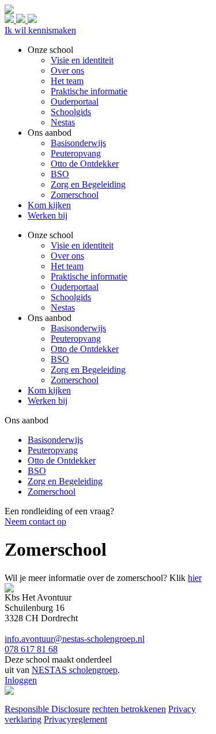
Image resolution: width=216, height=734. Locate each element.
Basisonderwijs (78, 328)
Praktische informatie (89, 276)
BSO (60, 359)
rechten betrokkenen (129, 709)
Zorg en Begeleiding (88, 369)
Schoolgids (71, 297)
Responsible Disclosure (47, 709)
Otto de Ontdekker (85, 349)
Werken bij (47, 401)
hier (195, 578)
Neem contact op (35, 521)
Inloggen (21, 680)
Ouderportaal (74, 287)
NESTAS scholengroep (75, 670)
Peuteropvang (76, 338)
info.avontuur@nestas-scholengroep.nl (75, 639)
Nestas (63, 307)
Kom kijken (49, 390)
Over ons (67, 256)
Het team (67, 266)
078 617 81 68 (31, 649)
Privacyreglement (75, 719)
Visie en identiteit (82, 245)
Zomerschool (74, 380)
